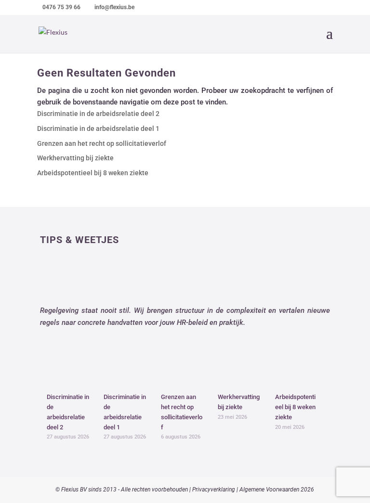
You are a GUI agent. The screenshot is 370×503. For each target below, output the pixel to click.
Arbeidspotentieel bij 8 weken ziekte (92, 173)
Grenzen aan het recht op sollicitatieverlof (101, 143)
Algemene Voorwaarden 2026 (276, 489)
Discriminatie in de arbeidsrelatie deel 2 (98, 113)
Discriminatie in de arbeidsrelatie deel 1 (98, 128)
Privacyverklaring (213, 489)
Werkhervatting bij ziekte (75, 158)
